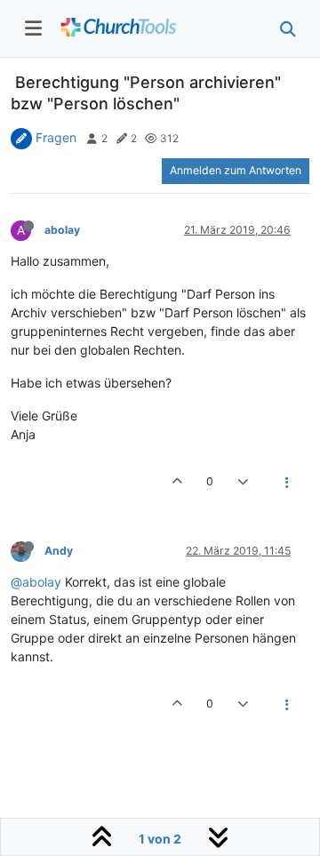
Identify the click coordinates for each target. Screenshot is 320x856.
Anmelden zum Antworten (235, 170)
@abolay (36, 581)
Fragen (56, 137)
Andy (58, 550)
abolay (62, 229)
